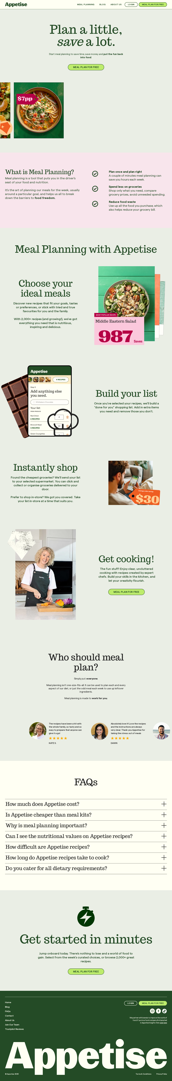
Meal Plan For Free (86, 971)
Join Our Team (12, 1025)
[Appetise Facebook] (158, 1011)
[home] (16, 4)
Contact (9, 1016)
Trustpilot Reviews (14, 1029)
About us (116, 5)
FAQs (7, 1011)
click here (163, 1023)
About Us (9, 1020)
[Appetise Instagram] (152, 1011)
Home (8, 1002)
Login (131, 5)
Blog (102, 5)
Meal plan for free (86, 67)
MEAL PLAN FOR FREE (153, 5)
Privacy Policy (161, 1074)
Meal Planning (85, 5)
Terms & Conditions (143, 1074)
